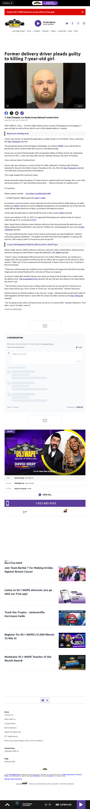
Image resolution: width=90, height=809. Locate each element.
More (76, 31)
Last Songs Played (18, 31)
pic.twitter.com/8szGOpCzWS (38, 194)
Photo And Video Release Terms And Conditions (23, 741)
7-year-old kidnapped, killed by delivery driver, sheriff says (32, 244)
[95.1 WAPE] (45, 3)
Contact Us (8, 715)
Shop (70, 31)
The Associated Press (28, 279)
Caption (79, 106)
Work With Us (9, 719)
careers (50, 776)
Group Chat (62, 31)
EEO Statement (10, 728)
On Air (29, 31)
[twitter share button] (11, 113)
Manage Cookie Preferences (13, 779)
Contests (37, 31)
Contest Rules (9, 723)
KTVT (34, 220)
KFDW (60, 146)
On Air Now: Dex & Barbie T (45, 471)
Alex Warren (48, 24)
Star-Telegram (13, 142)
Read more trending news (18, 134)
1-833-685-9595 (45, 503)
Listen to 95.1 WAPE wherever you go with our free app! (30, 12)
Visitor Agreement (68, 774)
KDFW (58, 253)
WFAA (16, 206)
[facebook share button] (6, 113)
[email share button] (17, 113)
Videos (53, 31)
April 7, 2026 (40, 198)
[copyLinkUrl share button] (22, 113)
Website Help (9, 762)
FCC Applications (11, 736)
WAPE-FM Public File (12, 732)
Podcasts (45, 31)
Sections (6, 3)
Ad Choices (36, 776)
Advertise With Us (11, 751)
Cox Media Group (14, 774)
